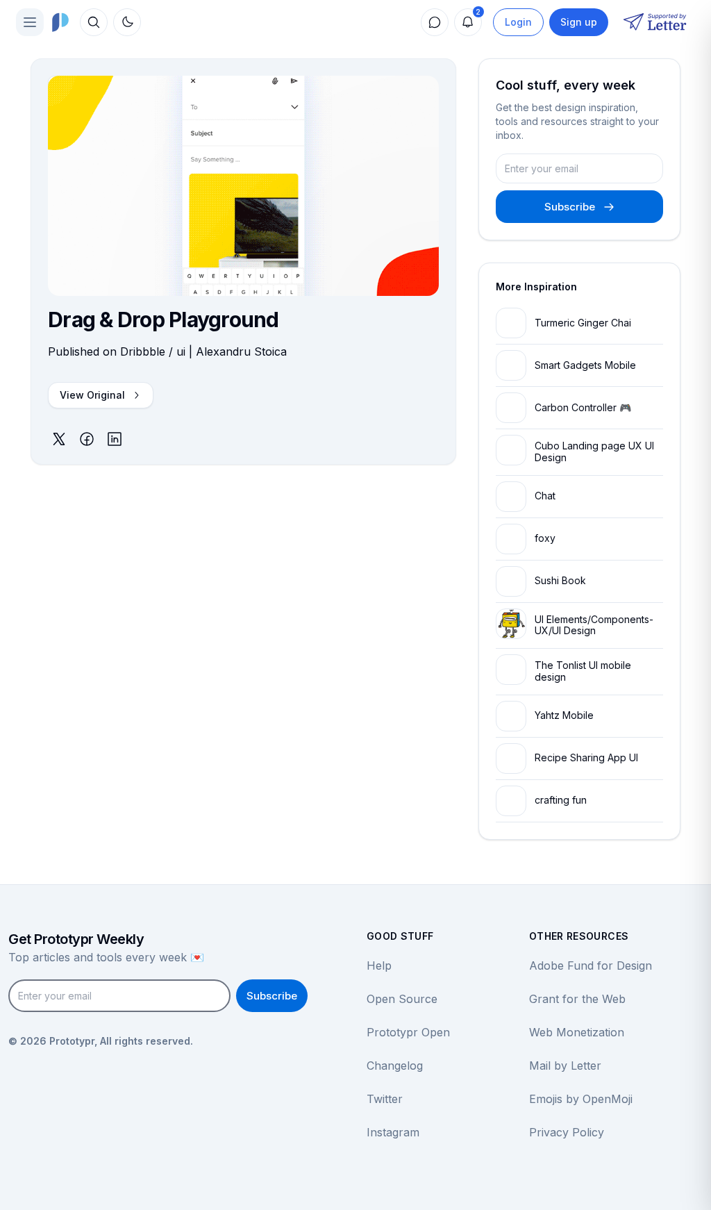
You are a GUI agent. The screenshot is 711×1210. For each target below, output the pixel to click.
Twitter (385, 1099)
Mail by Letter (565, 1065)
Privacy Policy (566, 1132)
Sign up (578, 22)
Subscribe (569, 206)
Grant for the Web (577, 999)
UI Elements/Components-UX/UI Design (594, 625)
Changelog (395, 1065)
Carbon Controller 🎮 (583, 407)
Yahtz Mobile (564, 715)
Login (518, 22)
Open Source (402, 999)
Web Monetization (576, 1032)
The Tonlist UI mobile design (583, 671)
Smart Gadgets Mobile (585, 365)
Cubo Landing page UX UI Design (594, 451)
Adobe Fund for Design (590, 965)
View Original (92, 395)
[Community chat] (435, 22)
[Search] (94, 22)
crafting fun (561, 800)
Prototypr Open (408, 1032)
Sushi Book (560, 580)
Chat (545, 496)
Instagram (393, 1132)
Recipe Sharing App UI (586, 757)
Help (379, 965)
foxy (545, 538)
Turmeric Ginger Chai (583, 323)
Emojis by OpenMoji (581, 1099)
